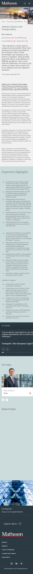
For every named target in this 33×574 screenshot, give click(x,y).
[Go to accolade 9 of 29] (19, 352)
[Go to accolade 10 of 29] (21, 352)
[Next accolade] (7, 349)
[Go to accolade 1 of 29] (3, 352)
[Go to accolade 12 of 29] (25, 352)
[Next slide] (7, 399)
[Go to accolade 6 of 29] (13, 352)
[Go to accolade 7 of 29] (15, 352)
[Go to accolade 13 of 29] (27, 352)
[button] (29, 3)
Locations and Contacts (9, 553)
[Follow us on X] (21, 563)
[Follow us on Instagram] (11, 563)
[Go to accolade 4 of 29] (9, 352)
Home (3, 21)
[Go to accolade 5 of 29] (11, 352)
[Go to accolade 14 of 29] (29, 352)
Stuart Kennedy (6, 38)
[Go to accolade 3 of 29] (7, 352)
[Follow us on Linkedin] (16, 563)
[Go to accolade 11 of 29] (23, 352)
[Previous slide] (3, 399)
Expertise (5, 546)
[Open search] (25, 3)
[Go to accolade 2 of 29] (5, 352)
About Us (4, 542)
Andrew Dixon (21, 41)
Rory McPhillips (19, 38)
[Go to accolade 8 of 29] (17, 352)
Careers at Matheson (8, 549)
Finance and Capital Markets (14, 21)
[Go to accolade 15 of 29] (31, 352)
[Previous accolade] (3, 349)
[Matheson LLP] (9, 3)
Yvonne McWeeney (7, 41)
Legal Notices (6, 557)
